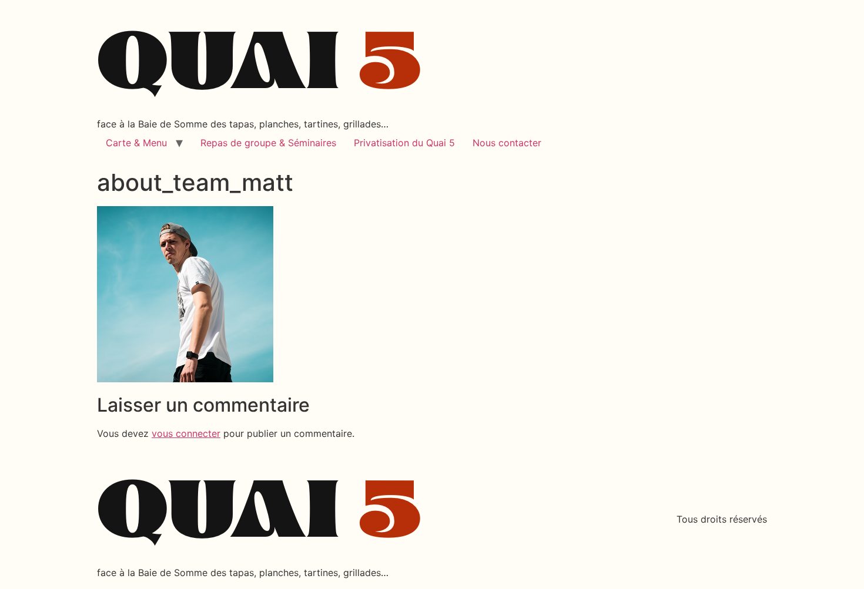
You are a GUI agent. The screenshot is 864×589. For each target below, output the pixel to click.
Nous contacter (507, 143)
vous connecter (186, 433)
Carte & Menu (136, 143)
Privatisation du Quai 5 (404, 143)
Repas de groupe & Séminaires (268, 143)
